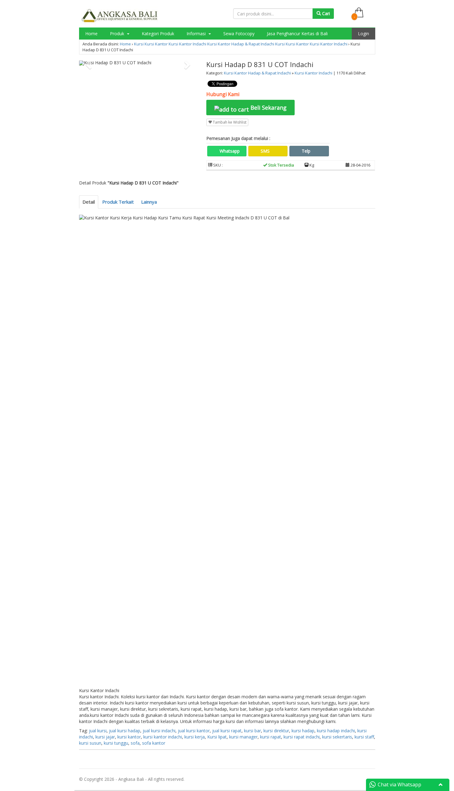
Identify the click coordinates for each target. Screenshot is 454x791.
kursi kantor (129, 737)
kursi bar (252, 731)
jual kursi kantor (194, 731)
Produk (117, 33)
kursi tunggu (116, 743)
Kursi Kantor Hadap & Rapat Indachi (240, 44)
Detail (88, 202)
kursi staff (364, 737)
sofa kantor (153, 743)
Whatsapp (229, 151)
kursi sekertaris (337, 737)
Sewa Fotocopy (238, 33)
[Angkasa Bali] (119, 16)
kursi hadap (303, 731)
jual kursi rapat (227, 731)
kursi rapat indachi (302, 737)
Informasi (197, 33)
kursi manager (243, 737)
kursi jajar (105, 737)
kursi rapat (270, 737)
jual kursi (98, 731)
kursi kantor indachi (162, 737)
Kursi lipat (217, 737)
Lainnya (149, 202)
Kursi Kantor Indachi (187, 44)
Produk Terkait (118, 202)
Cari (325, 13)
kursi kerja (194, 737)
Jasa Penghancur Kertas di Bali (297, 33)
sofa (135, 743)
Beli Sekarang (268, 107)
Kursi (139, 44)
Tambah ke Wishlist (229, 122)
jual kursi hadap (124, 731)
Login (363, 33)
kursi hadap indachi (336, 731)
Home (91, 33)
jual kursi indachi (159, 731)
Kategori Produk (158, 33)
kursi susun (90, 743)
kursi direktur (276, 731)
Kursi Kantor (156, 44)
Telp (305, 151)
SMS (264, 151)
